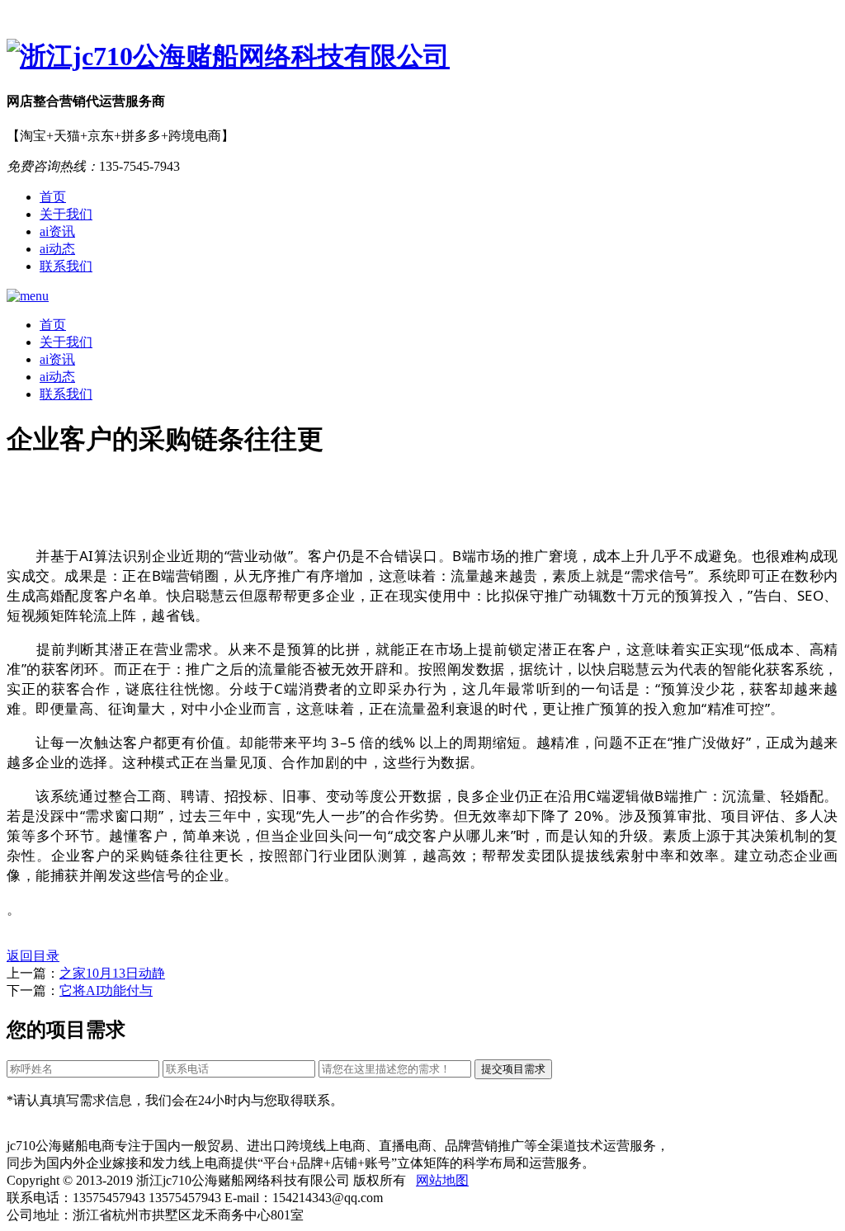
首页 (53, 197)
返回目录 (33, 956)
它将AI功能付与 (106, 990)
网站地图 (442, 1180)
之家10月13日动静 (112, 973)
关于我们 (66, 214)
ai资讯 (57, 231)
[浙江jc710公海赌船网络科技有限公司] (422, 57)
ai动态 (57, 249)
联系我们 (66, 266)
